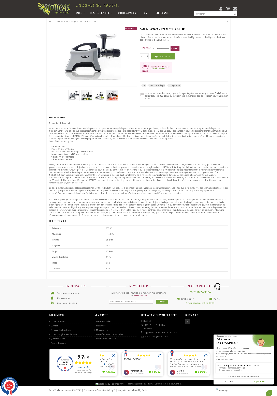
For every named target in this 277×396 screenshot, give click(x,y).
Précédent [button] (50, 56)
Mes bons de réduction (106, 339)
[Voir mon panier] (228, 8)
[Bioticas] (54, 8)
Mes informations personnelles (109, 334)
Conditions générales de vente (64, 334)
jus (144, 85)
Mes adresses (102, 330)
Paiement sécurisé (58, 343)
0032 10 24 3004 (200, 292)
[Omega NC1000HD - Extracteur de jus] (74, 95)
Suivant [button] (135, 56)
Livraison (54, 326)
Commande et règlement (61, 330)
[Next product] (227, 21)
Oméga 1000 (174, 85)
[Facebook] (187, 321)
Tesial (144, 390)
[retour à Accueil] (50, 21)
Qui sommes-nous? (59, 339)
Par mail (216, 299)
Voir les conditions (158, 69)
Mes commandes (103, 321)
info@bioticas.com (160, 337)
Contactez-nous (58, 321)
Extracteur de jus (157, 85)
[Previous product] (225, 21)
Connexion (220, 8)
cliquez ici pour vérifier (172, 384)
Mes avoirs (100, 326)
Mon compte (101, 315)
